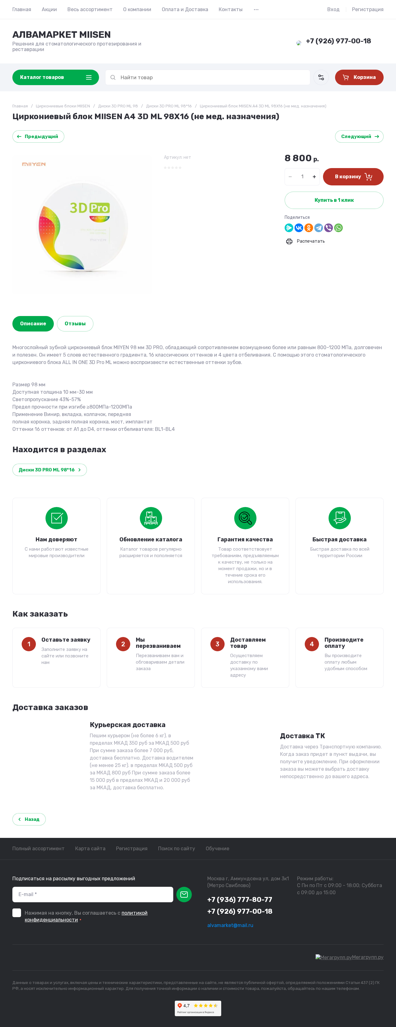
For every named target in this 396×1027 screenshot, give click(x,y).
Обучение (217, 849)
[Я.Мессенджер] (289, 227)
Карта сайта (90, 849)
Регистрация (368, 9)
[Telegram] (318, 227)
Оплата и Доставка (185, 9)
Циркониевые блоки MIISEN (63, 106)
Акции (49, 9)
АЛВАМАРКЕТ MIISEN (61, 34)
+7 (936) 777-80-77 (239, 899)
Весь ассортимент (90, 9)
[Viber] (328, 227)
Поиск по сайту (176, 849)
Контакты (231, 9)
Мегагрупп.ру (368, 957)
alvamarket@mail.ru (230, 925)
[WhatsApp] (338, 227)
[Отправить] (184, 894)
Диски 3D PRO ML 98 (118, 106)
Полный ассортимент (38, 849)
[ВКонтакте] (299, 227)
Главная (21, 9)
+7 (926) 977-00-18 (338, 41)
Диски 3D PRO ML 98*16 (169, 106)
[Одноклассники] (308, 227)
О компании (137, 9)
